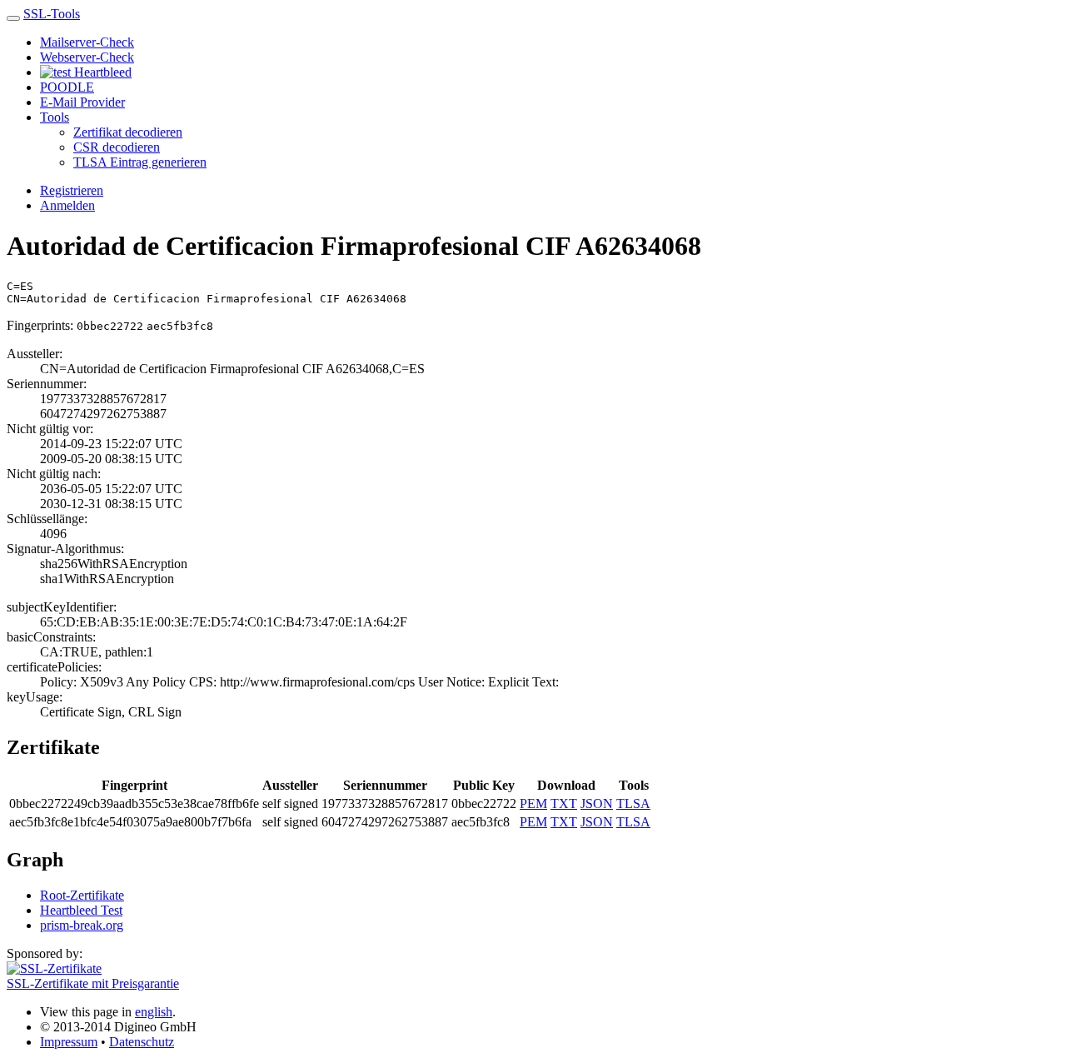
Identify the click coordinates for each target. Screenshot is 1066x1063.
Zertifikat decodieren (127, 132)
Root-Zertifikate (82, 895)
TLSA (633, 803)
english (153, 1012)
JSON (596, 803)
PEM (533, 803)
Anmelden (67, 205)
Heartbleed (101, 72)
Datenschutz (141, 1042)
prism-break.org (81, 925)
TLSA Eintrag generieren (140, 162)
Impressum (68, 1042)
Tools (54, 117)
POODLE (67, 87)
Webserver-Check (87, 57)
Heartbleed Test (81, 910)
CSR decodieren (116, 147)
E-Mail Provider (82, 102)
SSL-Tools (51, 14)
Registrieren (71, 190)
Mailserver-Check (87, 42)
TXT (563, 803)
